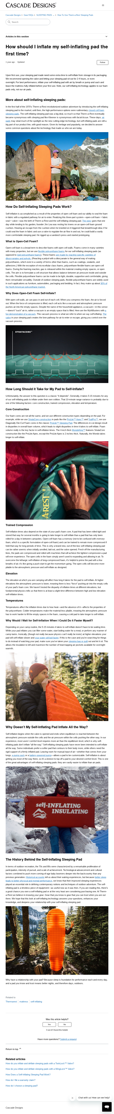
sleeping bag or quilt (78, 641)
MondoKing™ (78, 430)
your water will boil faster (46, 637)
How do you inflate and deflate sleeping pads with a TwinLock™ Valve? (40, 1063)
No (65, 1024)
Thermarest (11, 1001)
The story (86, 221)
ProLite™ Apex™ (75, 419)
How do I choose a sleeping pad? (22, 1085)
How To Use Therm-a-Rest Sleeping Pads (75, 15)
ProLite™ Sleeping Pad (61, 423)
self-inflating (36, 1001)
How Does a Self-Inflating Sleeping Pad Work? (28, 1074)
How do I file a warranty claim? (20, 1080)
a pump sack (18, 755)
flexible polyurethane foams (51, 251)
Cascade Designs (13, 15)
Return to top (12, 1049)
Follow (102, 62)
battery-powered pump (40, 755)
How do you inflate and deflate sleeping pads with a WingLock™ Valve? (40, 1069)
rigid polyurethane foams (29, 255)
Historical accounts (35, 877)
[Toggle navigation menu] (103, 5)
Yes (49, 1024)
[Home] (31, 5)
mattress (23, 1001)
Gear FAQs (28, 15)
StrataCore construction (39, 419)
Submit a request (68, 1039)
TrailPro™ (93, 419)
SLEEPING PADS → (45, 15)
